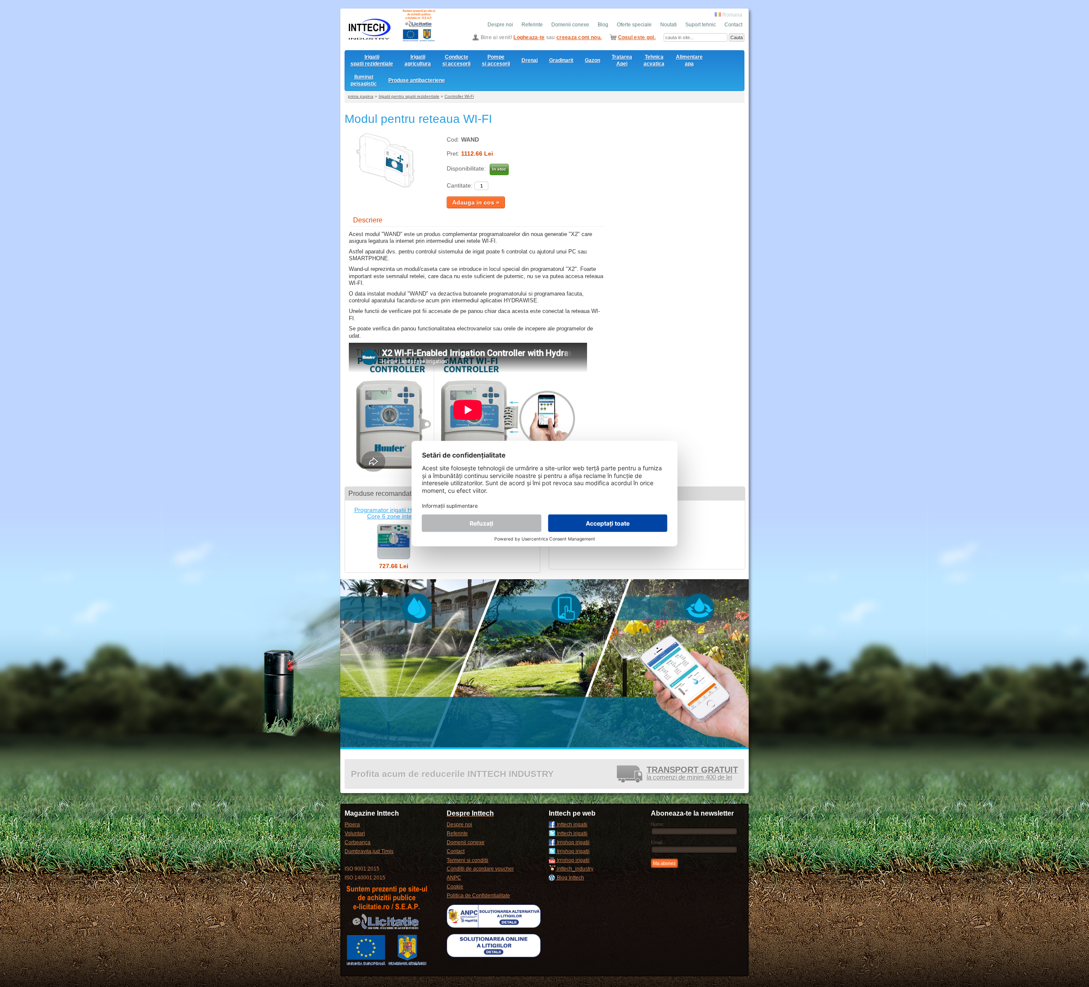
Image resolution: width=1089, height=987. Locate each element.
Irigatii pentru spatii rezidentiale (409, 96)
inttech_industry (574, 869)
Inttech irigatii (571, 825)
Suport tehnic (700, 25)
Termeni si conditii (467, 860)
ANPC (454, 878)
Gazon (592, 60)
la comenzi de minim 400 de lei (692, 774)
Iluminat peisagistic (364, 80)
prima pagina (360, 96)
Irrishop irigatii (573, 842)
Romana (731, 15)
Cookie (455, 887)
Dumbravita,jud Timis (369, 851)
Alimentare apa (689, 60)
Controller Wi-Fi (459, 96)
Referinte (532, 25)
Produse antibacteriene (416, 80)
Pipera (352, 825)
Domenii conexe (570, 25)
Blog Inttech (570, 878)
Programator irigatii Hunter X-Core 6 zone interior (393, 513)
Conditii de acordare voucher (480, 869)
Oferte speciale (634, 25)
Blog (603, 25)
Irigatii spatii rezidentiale (372, 60)
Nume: (657, 824)
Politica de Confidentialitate (478, 896)
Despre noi (500, 25)
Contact (733, 25)
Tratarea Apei (622, 60)
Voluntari (355, 833)
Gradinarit (561, 60)
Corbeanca (358, 842)
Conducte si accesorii (456, 60)
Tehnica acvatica (654, 60)
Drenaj (530, 60)
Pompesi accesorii (496, 60)
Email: (657, 842)
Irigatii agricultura (418, 60)
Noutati (668, 25)
